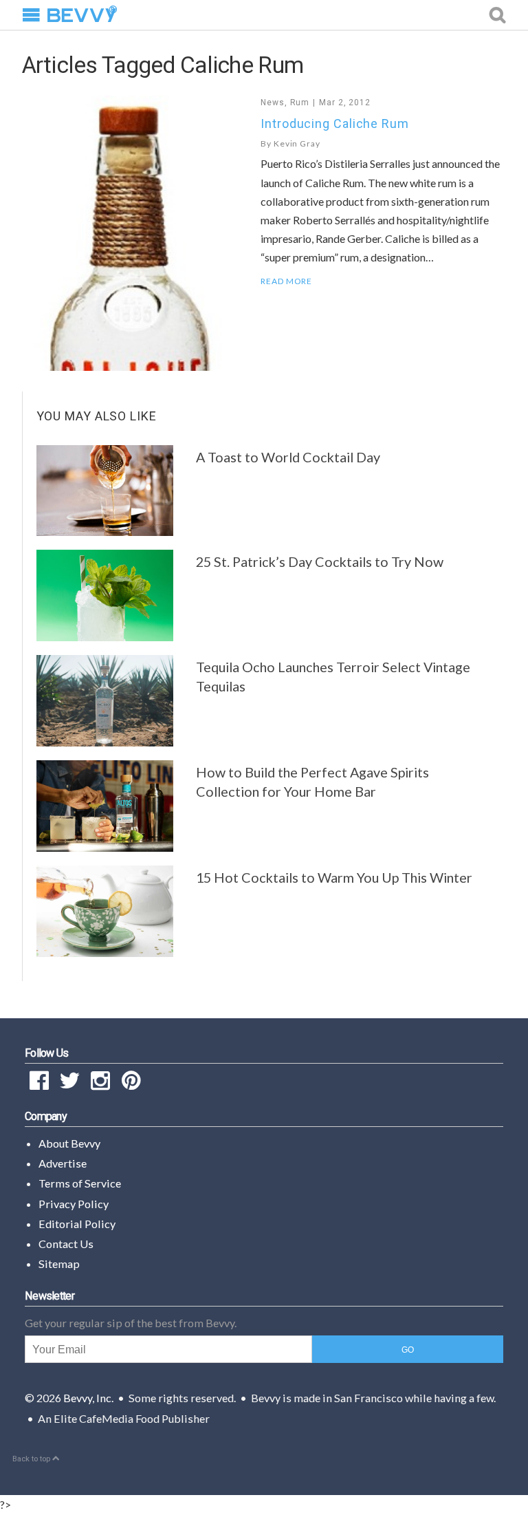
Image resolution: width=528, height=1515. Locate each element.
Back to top (32, 1458)
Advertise (62, 1163)
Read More (286, 281)
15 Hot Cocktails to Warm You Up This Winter (334, 877)
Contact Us (66, 1243)
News (273, 102)
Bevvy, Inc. (88, 1397)
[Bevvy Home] (81, 15)
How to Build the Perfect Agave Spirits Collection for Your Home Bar (312, 781)
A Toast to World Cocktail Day (288, 457)
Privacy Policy (73, 1203)
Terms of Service (79, 1183)
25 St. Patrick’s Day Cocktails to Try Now (319, 561)
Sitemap (59, 1263)
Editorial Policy (77, 1223)
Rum (300, 102)
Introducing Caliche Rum (335, 123)
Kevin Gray (297, 143)
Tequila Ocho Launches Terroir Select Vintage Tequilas (333, 676)
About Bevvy (69, 1143)
